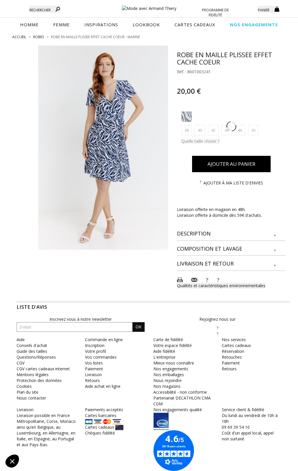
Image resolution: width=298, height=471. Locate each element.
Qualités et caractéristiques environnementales (221, 285)
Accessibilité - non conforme (180, 392)
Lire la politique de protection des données (45, 423)
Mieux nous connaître (173, 363)
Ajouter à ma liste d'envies (233, 183)
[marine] (186, 116)
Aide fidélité (164, 351)
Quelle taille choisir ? (200, 141)
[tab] (231, 234)
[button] (231, 233)
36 (255, 130)
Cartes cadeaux (236, 345)
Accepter (98, 441)
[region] (103, 148)
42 (215, 130)
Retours (229, 368)
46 (241, 130)
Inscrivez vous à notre (80, 319)
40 (201, 130)
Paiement (231, 363)
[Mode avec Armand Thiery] (149, 5)
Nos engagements (170, 368)
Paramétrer (36, 441)
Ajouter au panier (231, 164)
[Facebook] (217, 328)
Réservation (233, 351)
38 (188, 130)
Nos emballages (168, 374)
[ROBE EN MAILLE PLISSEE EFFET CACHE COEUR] (103, 148)
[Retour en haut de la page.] (277, 463)
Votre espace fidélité (172, 345)
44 (228, 130)
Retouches (232, 357)
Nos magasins (166, 386)
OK (138, 326)
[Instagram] (217, 333)
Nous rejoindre (167, 380)
